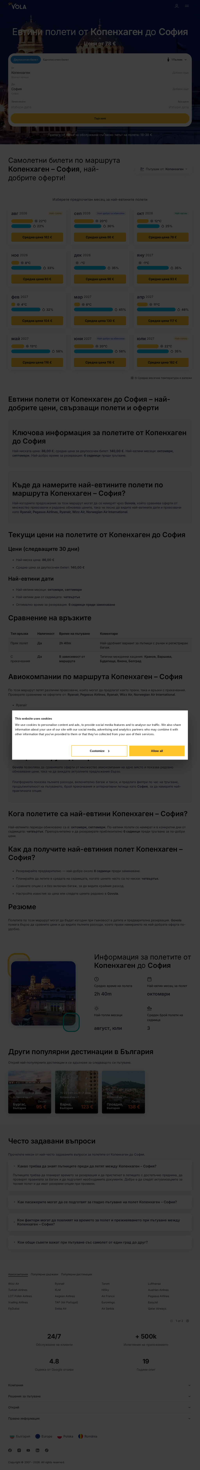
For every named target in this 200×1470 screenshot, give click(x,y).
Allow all (157, 750)
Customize (97, 750)
